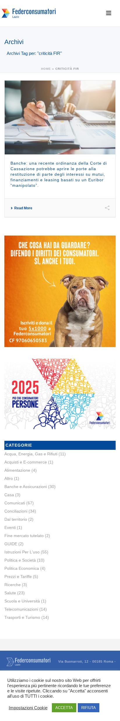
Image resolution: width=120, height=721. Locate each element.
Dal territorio (15, 519)
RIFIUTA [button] (88, 708)
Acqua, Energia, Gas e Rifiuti (30, 454)
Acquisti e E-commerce (25, 462)
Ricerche (12, 584)
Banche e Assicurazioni (25, 486)
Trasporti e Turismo (22, 617)
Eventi (10, 527)
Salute (10, 593)
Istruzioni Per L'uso (22, 552)
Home (46, 68)
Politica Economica (21, 568)
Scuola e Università (22, 601)
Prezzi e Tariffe (18, 576)
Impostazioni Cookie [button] (28, 708)
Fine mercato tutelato (24, 535)
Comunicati (14, 503)
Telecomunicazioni (21, 609)
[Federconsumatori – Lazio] (29, 13)
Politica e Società (20, 560)
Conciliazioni (15, 511)
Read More (23, 208)
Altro (8, 478)
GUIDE (10, 543)
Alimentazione (17, 470)
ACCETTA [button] (64, 708)
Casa (9, 494)
